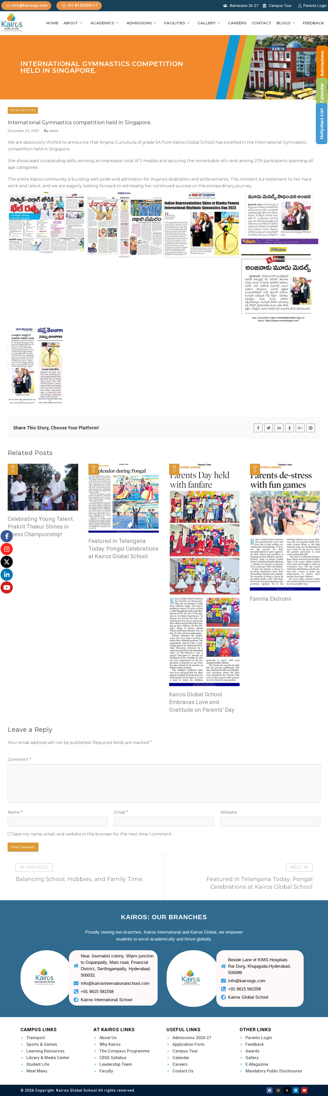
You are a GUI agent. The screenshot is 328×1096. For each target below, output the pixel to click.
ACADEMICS (102, 22)
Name (15, 812)
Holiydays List (321, 123)
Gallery (207, 22)
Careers (237, 22)
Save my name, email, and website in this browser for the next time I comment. (92, 834)
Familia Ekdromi (270, 599)
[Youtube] (304, 1090)
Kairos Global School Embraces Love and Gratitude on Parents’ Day (201, 702)
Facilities (174, 22)
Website (228, 812)
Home (52, 22)
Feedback (313, 22)
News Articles (23, 110)
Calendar (322, 93)
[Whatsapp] (13, 1084)
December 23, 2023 (23, 131)
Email (121, 812)
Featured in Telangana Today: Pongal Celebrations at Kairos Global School (123, 549)
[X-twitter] (287, 1090)
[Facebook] (269, 1090)
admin (53, 131)
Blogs (283, 22)
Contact (261, 22)
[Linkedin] (296, 1090)
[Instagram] (278, 1090)
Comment (19, 759)
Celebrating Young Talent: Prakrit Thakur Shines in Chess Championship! (41, 526)
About (71, 22)
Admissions (139, 22)
